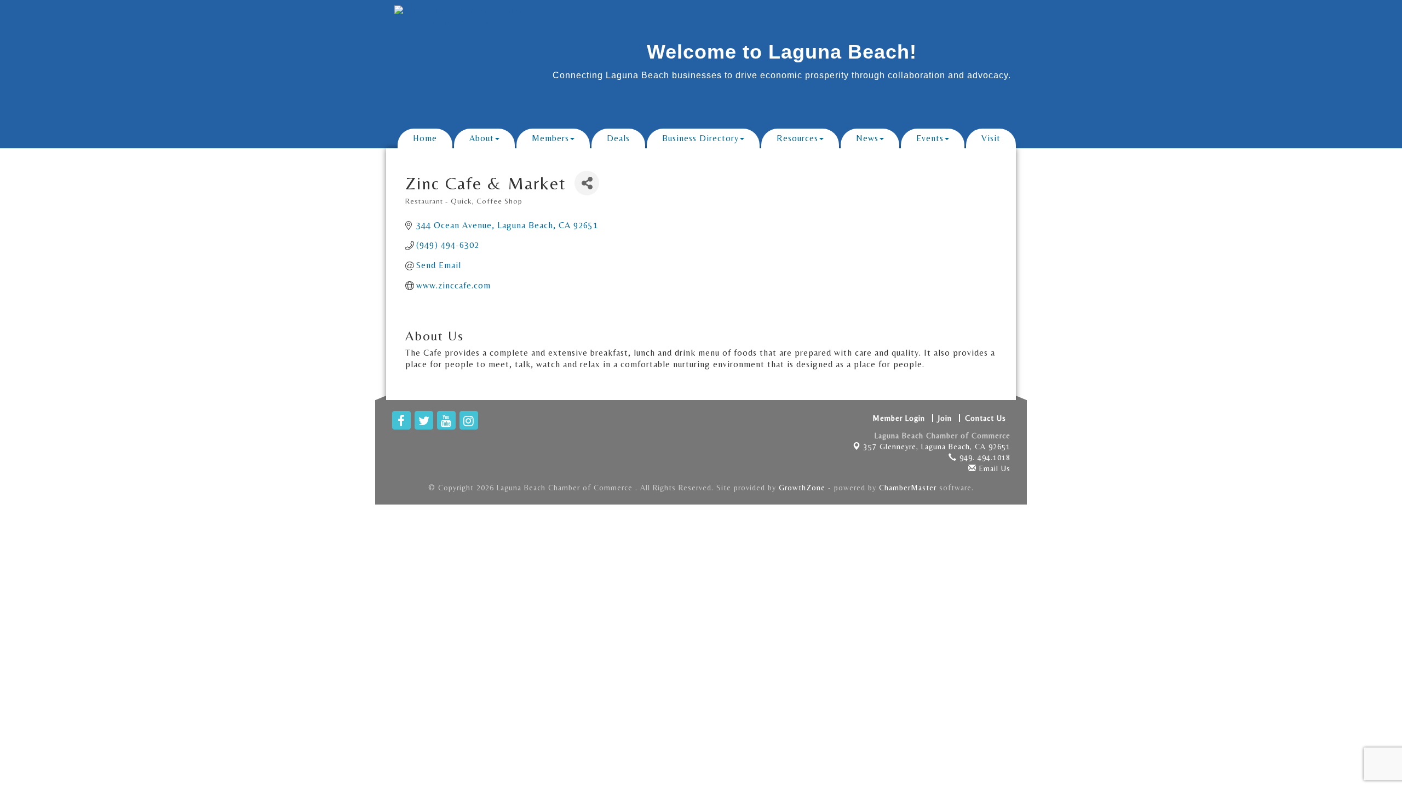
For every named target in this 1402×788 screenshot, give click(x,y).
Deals (618, 138)
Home (425, 138)
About (481, 138)
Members (550, 138)
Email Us (993, 468)
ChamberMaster (907, 487)
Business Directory (700, 138)
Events (930, 138)
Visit (991, 138)
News (867, 138)
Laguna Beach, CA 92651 (937, 446)
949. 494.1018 (983, 457)
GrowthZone (802, 487)
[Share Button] (586, 183)
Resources (797, 138)
